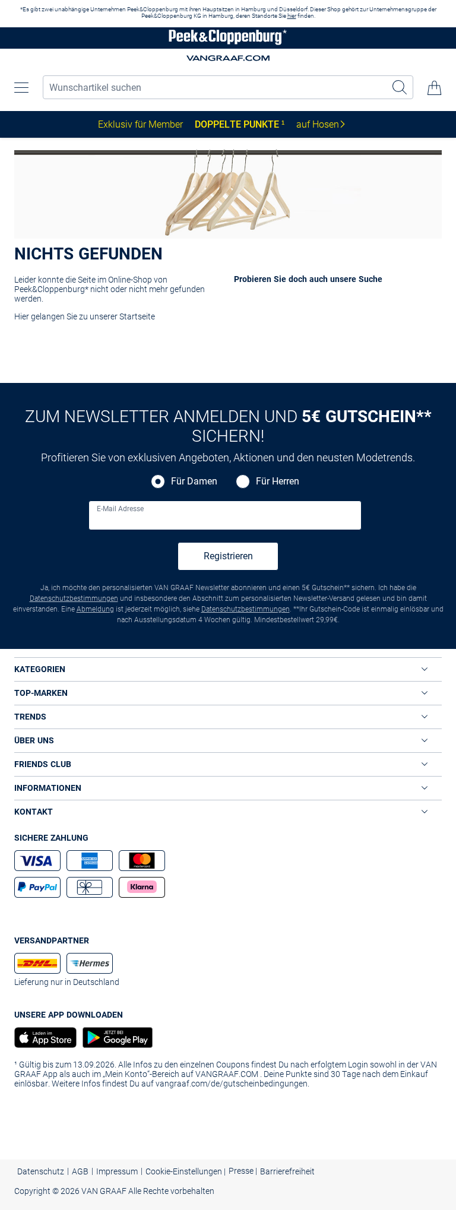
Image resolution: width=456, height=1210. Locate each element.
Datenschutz (40, 1171)
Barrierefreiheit (287, 1171)
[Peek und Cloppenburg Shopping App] (45, 1037)
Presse (242, 1171)
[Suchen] (400, 87)
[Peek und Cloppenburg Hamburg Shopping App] (115, 1037)
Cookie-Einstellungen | (185, 1171)
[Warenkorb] (435, 88)
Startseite (137, 316)
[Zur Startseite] (228, 38)
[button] (21, 88)
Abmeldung (95, 609)
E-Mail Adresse (120, 509)
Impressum (117, 1171)
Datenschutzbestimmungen (74, 598)
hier (291, 15)
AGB (80, 1171)
